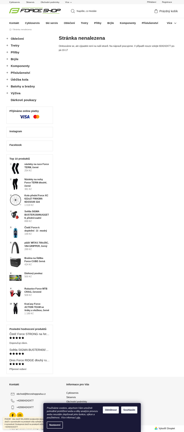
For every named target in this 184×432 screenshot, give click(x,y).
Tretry (15, 45)
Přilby (15, 52)
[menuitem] (14, 23)
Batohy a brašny (23, 86)
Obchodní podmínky (50, 2)
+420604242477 (25, 400)
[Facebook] (12, 415)
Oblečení (17, 38)
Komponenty (20, 66)
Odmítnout (111, 410)
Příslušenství (20, 72)
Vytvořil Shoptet (167, 428)
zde (78, 417)
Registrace (167, 2)
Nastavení (54, 425)
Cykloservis (14, 2)
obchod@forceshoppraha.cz (31, 394)
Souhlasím (129, 410)
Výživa (16, 93)
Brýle (14, 59)
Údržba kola (19, 79)
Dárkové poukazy (23, 100)
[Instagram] (20, 415)
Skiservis (30, 2)
